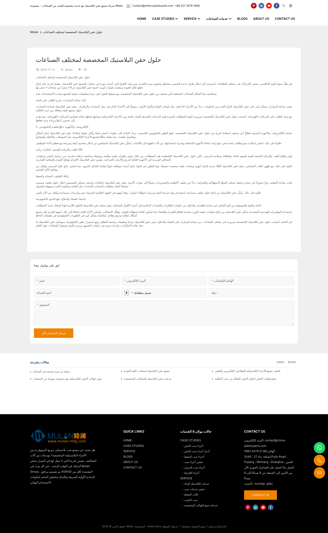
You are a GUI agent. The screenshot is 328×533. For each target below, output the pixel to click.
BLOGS (292, 362)
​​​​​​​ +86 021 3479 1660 (186, 5)
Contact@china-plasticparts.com (152, 5)
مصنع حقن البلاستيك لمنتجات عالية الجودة (147, 370)
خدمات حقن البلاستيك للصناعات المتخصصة (148, 378)
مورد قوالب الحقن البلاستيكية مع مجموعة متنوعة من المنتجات (67, 378)
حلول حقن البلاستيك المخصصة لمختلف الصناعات (72, 32)
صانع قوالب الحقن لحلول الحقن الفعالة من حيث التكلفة (245, 378)
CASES (280, 362)
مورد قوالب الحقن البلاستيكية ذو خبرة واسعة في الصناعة (53, 371)
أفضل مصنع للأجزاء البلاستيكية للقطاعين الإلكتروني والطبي (247, 370)
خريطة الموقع (171, 526)
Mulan (34, 32)
